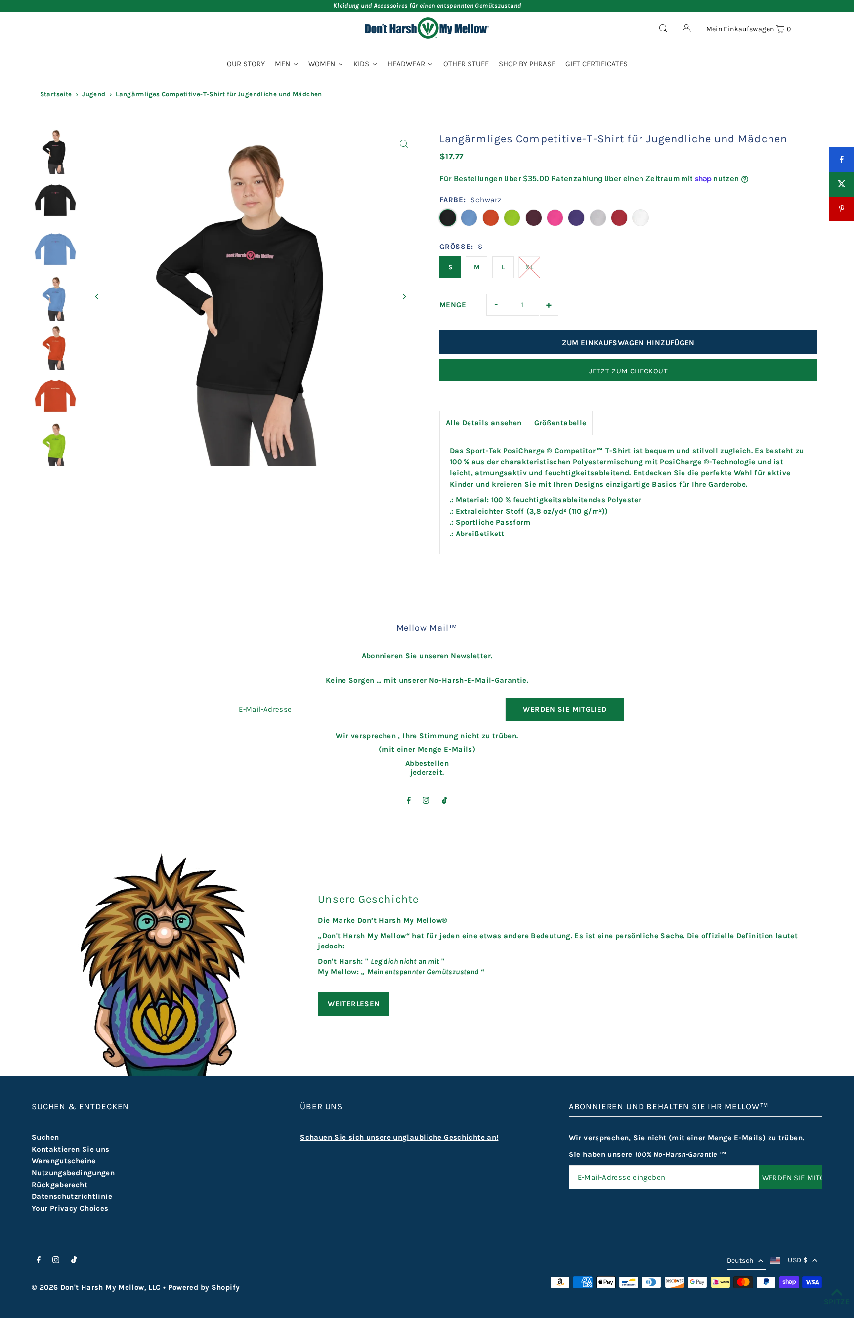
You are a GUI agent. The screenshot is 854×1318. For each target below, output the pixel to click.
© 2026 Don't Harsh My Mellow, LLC (96, 1287)
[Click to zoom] (403, 143)
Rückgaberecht (59, 1184)
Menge (452, 304)
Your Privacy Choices (70, 1208)
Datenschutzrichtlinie (72, 1196)
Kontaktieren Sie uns (71, 1149)
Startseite (56, 94)
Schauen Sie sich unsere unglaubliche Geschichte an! (399, 1137)
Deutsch (740, 1260)
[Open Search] (663, 28)
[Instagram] (426, 801)
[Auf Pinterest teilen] (841, 209)
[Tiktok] (444, 801)
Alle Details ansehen (484, 422)
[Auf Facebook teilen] (841, 159)
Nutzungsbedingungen (73, 1172)
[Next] (403, 297)
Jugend (93, 94)
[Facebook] (409, 801)
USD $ (798, 1260)
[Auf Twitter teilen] (841, 184)
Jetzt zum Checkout (628, 371)
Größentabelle (560, 422)
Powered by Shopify (204, 1287)
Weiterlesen (354, 1003)
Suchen (45, 1137)
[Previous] (97, 297)
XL (529, 267)
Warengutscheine (64, 1160)
